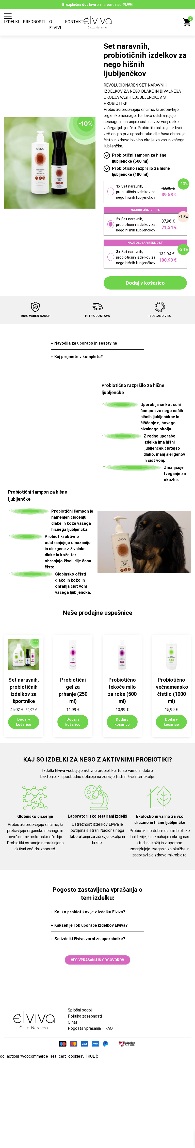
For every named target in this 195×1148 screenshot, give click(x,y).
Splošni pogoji (80, 1010)
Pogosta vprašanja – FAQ (90, 1028)
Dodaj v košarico (145, 283)
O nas (73, 1022)
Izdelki (11, 21)
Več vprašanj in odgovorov (97, 960)
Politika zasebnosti (85, 1016)
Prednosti (34, 21)
